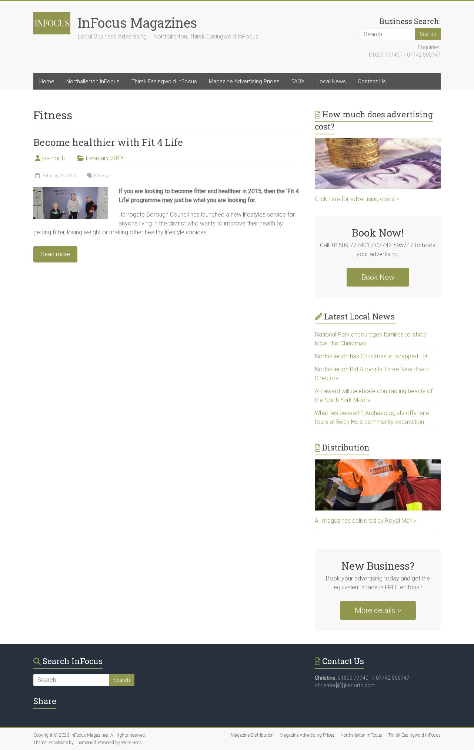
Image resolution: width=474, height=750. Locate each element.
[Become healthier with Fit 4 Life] (70, 190)
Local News (331, 81)
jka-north (53, 158)
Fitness (101, 175)
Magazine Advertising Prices (244, 81)
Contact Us (372, 81)
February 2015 (105, 158)
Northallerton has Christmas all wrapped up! (371, 356)
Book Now (377, 277)
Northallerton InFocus (93, 81)
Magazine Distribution (252, 735)
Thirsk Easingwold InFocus (164, 81)
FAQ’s (298, 81)
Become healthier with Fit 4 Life (108, 142)
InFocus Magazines (137, 22)
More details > (378, 610)
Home (46, 81)
